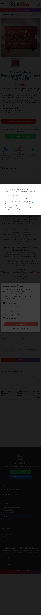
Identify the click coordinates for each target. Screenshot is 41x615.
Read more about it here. (24, 210)
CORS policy (31, 202)
